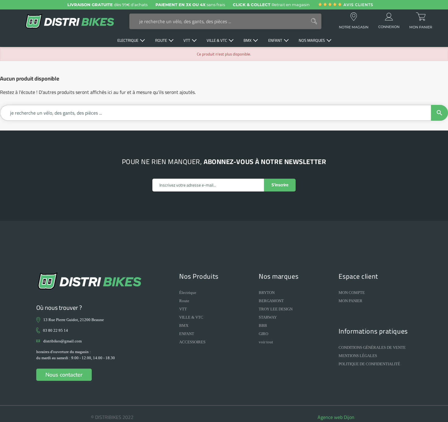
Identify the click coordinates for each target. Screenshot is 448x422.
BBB (263, 325)
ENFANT (186, 333)
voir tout (266, 342)
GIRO (263, 333)
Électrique (187, 292)
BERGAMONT (271, 301)
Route (184, 301)
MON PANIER (350, 301)
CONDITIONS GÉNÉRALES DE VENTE (372, 347)
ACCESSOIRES (192, 342)
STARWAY (268, 317)
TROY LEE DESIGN (276, 309)
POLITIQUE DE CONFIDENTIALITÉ (369, 364)
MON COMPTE (352, 292)
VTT (183, 309)
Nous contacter (64, 374)
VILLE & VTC (191, 317)
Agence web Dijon (336, 417)
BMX (183, 325)
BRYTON (267, 292)
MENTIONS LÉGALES (358, 355)
